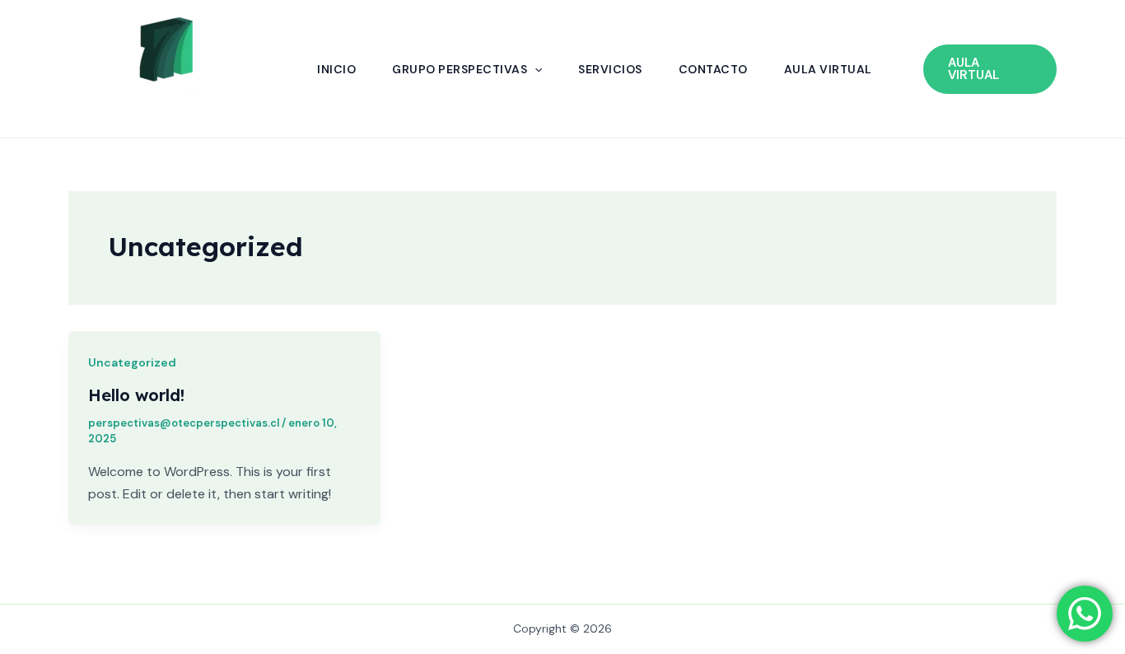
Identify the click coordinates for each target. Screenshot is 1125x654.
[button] (534, 69)
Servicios (610, 69)
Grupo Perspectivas (459, 69)
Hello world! (136, 395)
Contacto (713, 69)
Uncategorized (132, 362)
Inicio (336, 69)
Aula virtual (828, 69)
